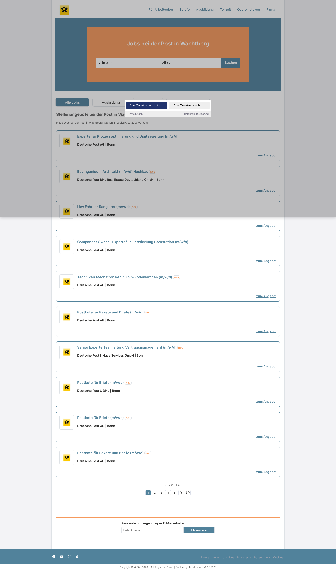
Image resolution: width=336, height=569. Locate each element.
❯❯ (188, 492)
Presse (205, 557)
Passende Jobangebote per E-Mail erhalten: (153, 523)
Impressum (244, 557)
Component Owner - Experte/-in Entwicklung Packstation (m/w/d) (132, 242)
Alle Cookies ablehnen (189, 105)
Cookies (278, 557)
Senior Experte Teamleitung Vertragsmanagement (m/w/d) (130, 347)
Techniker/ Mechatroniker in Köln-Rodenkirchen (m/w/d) (128, 277)
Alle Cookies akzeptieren (147, 105)
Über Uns (228, 557)
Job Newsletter (199, 530)
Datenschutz (262, 557)
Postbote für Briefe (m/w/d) (104, 382)
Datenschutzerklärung (196, 114)
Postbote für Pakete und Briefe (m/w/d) (113, 312)
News (215, 557)
